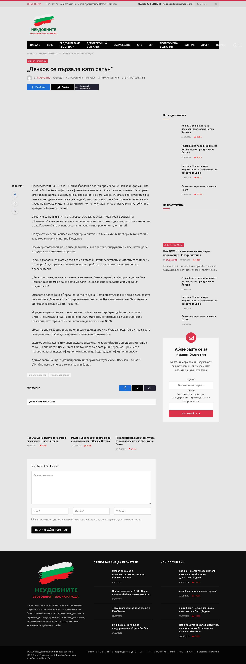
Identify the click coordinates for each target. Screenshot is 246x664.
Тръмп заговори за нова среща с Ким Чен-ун (131, 610)
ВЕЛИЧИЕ (161, 651)
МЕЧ (172, 651)
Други (205, 45)
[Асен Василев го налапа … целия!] (168, 595)
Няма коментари (110, 78)
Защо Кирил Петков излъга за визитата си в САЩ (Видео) (196, 610)
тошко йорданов (60, 375)
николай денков (37, 375)
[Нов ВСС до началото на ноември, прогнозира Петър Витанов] (47, 422)
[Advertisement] (176, 23)
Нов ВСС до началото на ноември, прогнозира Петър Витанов (81, 4)
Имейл (191, 379)
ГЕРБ (50, 45)
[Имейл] (15, 203)
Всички (221, 45)
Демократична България (97, 45)
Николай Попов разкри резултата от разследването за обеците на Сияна (135, 441)
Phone (191, 390)
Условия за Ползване (208, 651)
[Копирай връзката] (15, 211)
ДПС (139, 45)
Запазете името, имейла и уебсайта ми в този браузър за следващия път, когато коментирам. (88, 519)
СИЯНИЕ (189, 45)
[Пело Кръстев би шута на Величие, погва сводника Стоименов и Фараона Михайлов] (168, 628)
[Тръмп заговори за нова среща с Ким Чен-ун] (101, 612)
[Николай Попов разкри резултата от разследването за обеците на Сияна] (136, 422)
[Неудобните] (43, 24)
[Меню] (240, 45)
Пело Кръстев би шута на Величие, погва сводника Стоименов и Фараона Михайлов (199, 628)
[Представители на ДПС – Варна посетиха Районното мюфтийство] (101, 595)
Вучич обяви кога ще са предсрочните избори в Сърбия (130, 627)
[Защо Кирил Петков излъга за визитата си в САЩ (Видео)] (168, 612)
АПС (181, 651)
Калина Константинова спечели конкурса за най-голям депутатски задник (197, 574)
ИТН (150, 651)
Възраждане (122, 45)
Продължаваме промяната (69, 45)
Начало (35, 45)
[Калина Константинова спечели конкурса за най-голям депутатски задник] (168, 574)
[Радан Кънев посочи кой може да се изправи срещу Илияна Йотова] (91, 422)
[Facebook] (15, 195)
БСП (151, 45)
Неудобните (43, 78)
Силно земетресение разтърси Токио (199, 188)
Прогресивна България (169, 45)
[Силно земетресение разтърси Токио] (170, 190)
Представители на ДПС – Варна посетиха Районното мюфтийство (131, 593)
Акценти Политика (37, 61)
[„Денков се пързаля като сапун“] (91, 136)
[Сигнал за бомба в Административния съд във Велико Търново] (101, 574)
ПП (109, 651)
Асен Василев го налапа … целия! (198, 591)
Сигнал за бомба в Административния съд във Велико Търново (128, 574)
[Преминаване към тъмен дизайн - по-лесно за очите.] (235, 45)
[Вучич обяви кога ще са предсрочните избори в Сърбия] (101, 628)
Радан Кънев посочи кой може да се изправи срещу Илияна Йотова (90, 439)
